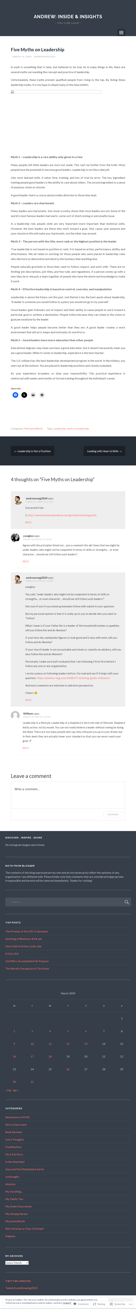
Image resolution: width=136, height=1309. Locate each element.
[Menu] (121, 32)
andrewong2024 (44, 56)
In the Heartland (14, 1161)
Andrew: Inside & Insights (68, 16)
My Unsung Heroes (16, 1213)
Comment (112, 814)
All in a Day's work (16, 1124)
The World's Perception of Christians (27, 968)
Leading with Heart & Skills (104, 451)
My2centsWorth (33, 428)
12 (68, 1043)
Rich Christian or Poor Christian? (24, 1228)
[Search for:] (68, 901)
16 (14, 1056)
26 (68, 1069)
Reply (28, 522)
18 (50, 1056)
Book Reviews (13, 1132)
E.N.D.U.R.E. (12, 953)
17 (32, 1056)
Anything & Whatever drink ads (23, 938)
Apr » (16, 1090)
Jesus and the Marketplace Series (24, 1169)
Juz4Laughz (12, 1176)
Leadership (59, 428)
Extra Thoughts (14, 1139)
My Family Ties (14, 1199)
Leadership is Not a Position (32, 451)
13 (85, 1043)
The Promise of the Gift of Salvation (26, 931)
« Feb (8, 1090)
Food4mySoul (13, 1146)
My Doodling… (14, 1191)
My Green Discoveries (18, 1206)
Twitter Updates (18, 1281)
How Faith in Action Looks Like (23, 946)
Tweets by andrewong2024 (21, 1288)
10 (32, 1043)
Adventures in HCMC (17, 1117)
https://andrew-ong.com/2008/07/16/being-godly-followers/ (73, 678)
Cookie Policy (69, 1303)
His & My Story (14, 1154)
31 (32, 1081)
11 (50, 1043)
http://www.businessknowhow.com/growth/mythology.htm (62, 515)
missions (10, 1184)
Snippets (10, 1236)
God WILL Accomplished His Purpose (27, 961)
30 (14, 1081)
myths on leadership (78, 428)
